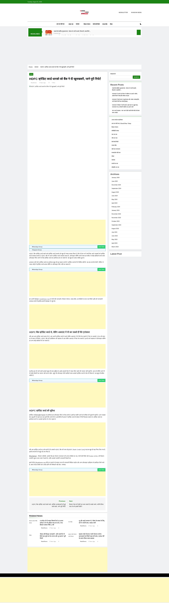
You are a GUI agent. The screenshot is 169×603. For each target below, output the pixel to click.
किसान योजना (87, 24)
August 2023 (115, 228)
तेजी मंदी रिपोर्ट (96, 24)
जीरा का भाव (114, 138)
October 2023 (115, 221)
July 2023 (114, 232)
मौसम (111, 24)
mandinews (34, 83)
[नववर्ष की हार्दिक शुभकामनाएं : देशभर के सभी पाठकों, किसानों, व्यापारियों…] (48, 32)
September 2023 (116, 225)
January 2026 (115, 177)
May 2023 (114, 239)
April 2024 (114, 203)
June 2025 (115, 181)
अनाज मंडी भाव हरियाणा (117, 119)
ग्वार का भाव (114, 134)
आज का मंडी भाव (60, 24)
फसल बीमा (104, 24)
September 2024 (116, 188)
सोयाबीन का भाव (115, 167)
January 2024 (115, 210)
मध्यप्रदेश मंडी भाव (116, 152)
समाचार (77, 24)
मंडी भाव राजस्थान (116, 149)
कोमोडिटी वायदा (115, 130)
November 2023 (116, 217)
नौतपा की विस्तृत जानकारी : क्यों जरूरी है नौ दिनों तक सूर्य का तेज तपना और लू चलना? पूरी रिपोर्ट (53, 536)
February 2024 (116, 206)
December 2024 (116, 185)
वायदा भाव (71, 24)
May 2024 (114, 199)
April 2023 (114, 243)
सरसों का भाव (115, 163)
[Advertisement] (84, 50)
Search (113, 74)
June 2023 (115, 236)
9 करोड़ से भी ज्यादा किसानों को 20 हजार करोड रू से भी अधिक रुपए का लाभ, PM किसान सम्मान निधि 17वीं (51, 523)
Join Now (101, 247)
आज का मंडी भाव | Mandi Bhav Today (121, 123)
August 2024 (115, 192)
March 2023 (115, 246)
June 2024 (115, 195)
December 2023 (116, 214)
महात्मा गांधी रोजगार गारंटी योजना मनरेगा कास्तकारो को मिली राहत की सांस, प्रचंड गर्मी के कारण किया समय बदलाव (91, 536)
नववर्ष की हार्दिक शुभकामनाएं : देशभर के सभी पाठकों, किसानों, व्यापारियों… (72, 31)
